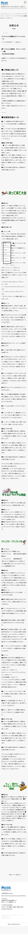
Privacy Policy (4, 916)
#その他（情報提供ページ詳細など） (11, 42)
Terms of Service (4, 918)
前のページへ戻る (14, 874)
